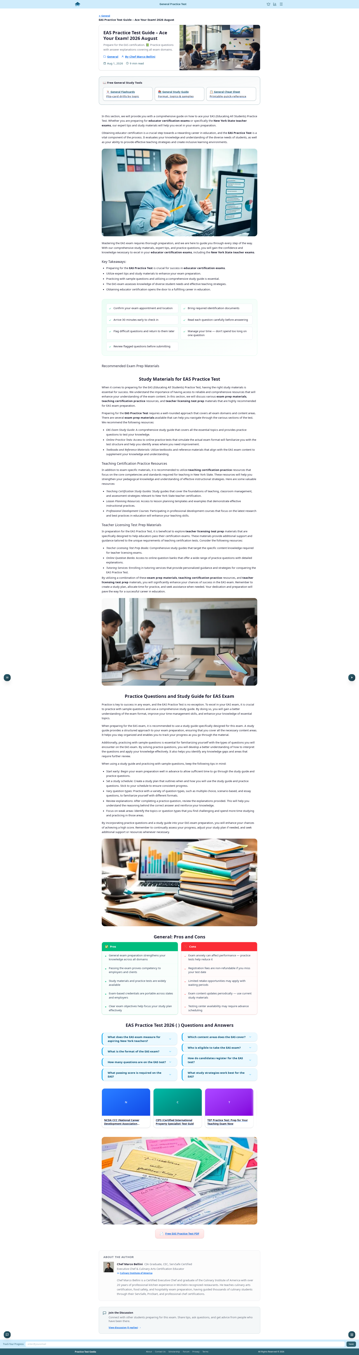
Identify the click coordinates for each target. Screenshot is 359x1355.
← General (104, 15)
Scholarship (174, 1351)
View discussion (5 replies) (123, 1327)
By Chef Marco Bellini (140, 56)
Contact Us (160, 1351)
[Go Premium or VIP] (268, 4)
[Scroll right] (254, 1109)
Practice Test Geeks (85, 1351)
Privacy (196, 1351)
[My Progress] (275, 4)
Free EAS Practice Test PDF (179, 1233)
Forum (186, 1351)
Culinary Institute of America (136, 1273)
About (149, 1351)
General (112, 56)
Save (351, 1344)
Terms (205, 1351)
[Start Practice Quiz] (351, 677)
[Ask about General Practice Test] (7, 1334)
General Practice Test (172, 4)
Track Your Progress (13, 1344)
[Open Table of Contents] (7, 677)
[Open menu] (281, 4)
